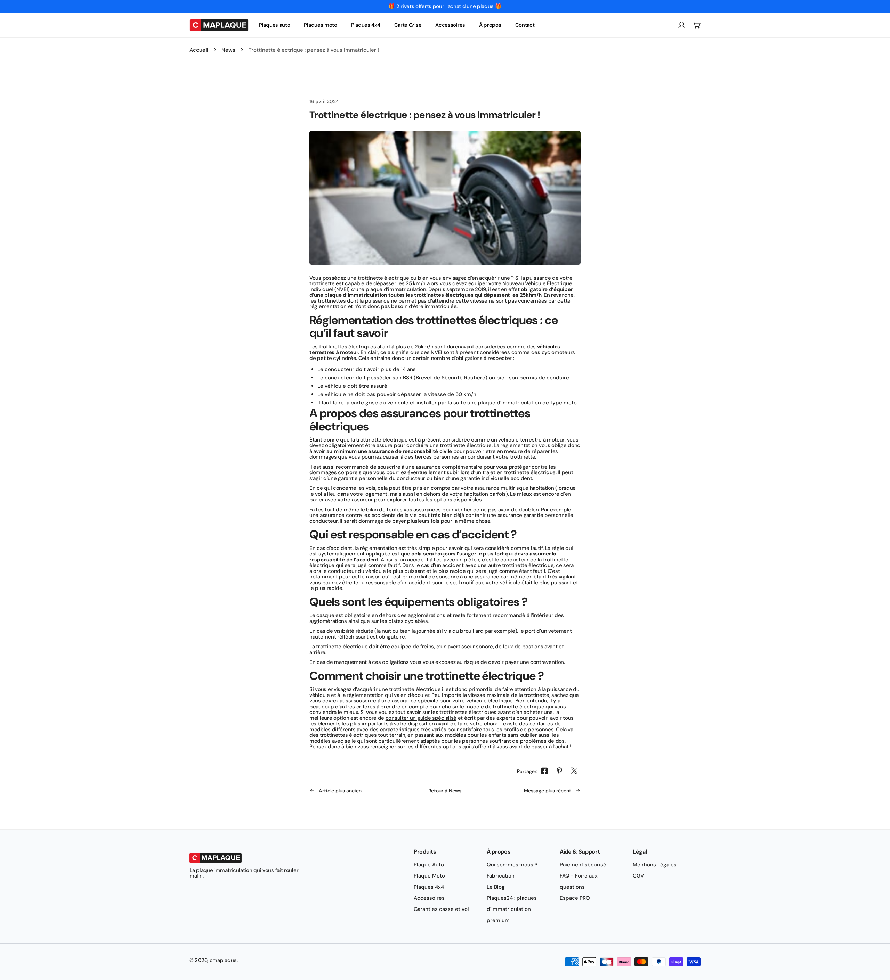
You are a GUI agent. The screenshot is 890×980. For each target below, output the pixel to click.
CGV (638, 875)
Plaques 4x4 (429, 886)
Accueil (198, 50)
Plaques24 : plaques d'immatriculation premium (512, 909)
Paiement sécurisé (583, 864)
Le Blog (496, 886)
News (228, 50)
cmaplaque (223, 960)
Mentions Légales (655, 864)
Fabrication (501, 875)
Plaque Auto (429, 864)
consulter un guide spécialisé (421, 718)
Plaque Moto (429, 875)
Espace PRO (575, 898)
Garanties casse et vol (441, 909)
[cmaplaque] (219, 25)
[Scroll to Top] (877, 943)
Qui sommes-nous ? (512, 864)
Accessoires (429, 898)
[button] (697, 25)
